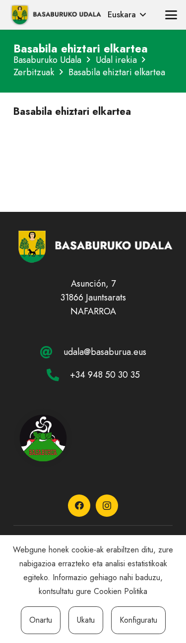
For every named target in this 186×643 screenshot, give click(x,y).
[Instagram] (107, 506)
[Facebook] (79, 506)
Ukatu (86, 620)
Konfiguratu (138, 620)
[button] (127, 15)
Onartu (40, 620)
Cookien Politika (120, 591)
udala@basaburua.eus (104, 352)
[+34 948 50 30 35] (58, 375)
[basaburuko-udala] (55, 14)
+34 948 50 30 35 (105, 374)
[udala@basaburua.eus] (51, 352)
